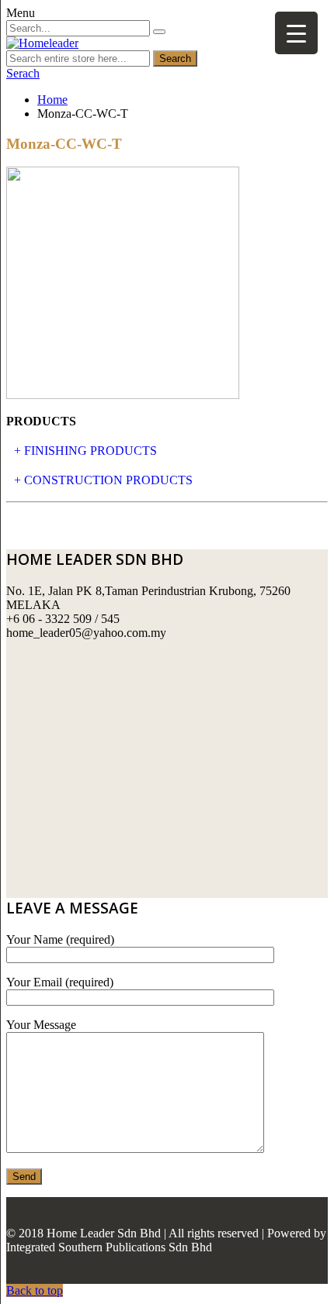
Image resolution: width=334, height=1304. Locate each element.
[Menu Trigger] (296, 33)
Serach (23, 73)
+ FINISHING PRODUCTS (85, 450)
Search (175, 58)
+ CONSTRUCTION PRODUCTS (103, 480)
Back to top (34, 1290)
